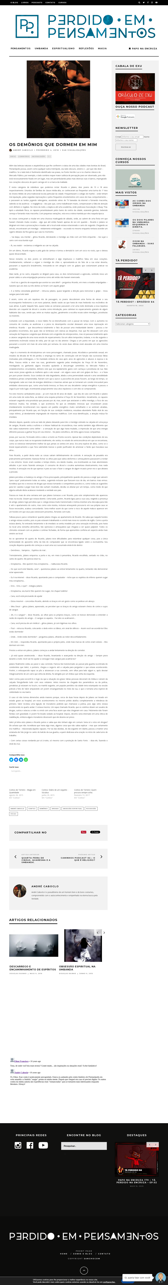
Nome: (147, 137)
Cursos (62, 3)
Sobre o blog (83, 1254)
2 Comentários (23, 156)
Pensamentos (21, 48)
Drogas (55, 808)
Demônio (44, 808)
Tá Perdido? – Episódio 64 (135, 302)
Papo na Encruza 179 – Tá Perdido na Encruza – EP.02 (137, 1181)
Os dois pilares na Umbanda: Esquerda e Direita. (143, 223)
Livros (24, 3)
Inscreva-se (126, 147)
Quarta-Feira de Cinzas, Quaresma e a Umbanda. (36, 860)
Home (64, 1254)
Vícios (13, 814)
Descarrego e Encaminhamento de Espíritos (33, 968)
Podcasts (37, 3)
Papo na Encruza (144, 48)
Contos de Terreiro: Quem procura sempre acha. (85, 791)
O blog (14, 3)
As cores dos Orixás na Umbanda (142, 203)
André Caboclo (23, 150)
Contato (50, 3)
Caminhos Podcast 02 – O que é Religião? (78, 859)
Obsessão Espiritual (72, 808)
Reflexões (86, 48)
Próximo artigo (86, 855)
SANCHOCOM (92, 1259)
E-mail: (118, 137)
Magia (102, 48)
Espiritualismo (63, 48)
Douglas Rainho (18, 974)
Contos (13, 156)
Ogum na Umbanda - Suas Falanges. (143, 243)
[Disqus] (58, 1021)
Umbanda (41, 48)
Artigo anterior (30, 855)
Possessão (91, 808)
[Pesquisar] (139, 2)
